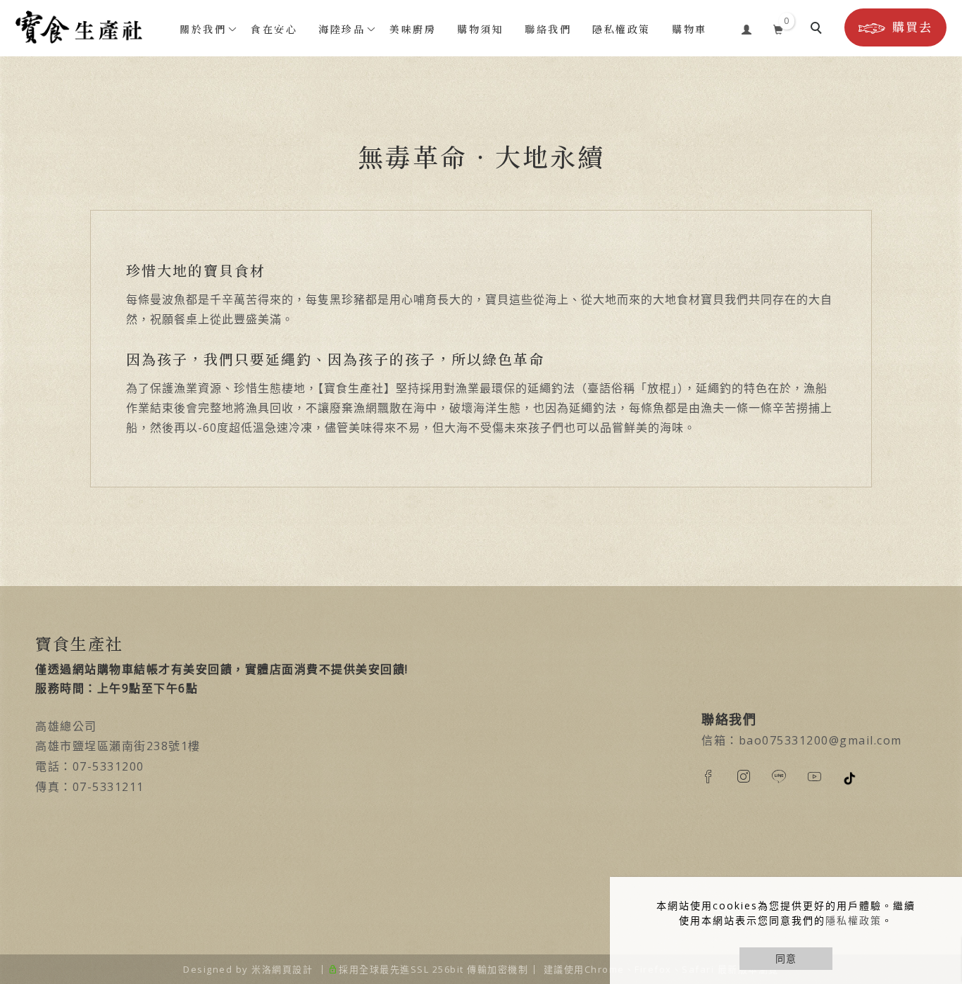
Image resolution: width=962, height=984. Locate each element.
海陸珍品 (341, 29)
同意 (786, 958)
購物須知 (480, 29)
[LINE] (789, 776)
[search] (818, 29)
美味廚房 (412, 29)
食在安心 (274, 29)
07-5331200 (108, 766)
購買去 (912, 27)
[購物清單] (778, 27)
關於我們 (203, 29)
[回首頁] (78, 27)
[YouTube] (824, 776)
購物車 (689, 29)
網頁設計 (292, 969)
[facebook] (719, 776)
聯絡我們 (548, 29)
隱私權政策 (853, 920)
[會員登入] (747, 27)
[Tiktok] (859, 778)
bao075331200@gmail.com (820, 740)
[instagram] (754, 776)
